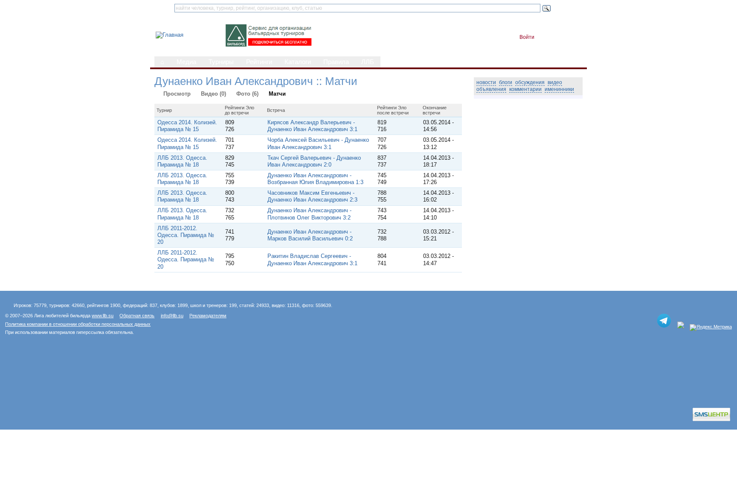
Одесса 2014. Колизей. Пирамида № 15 (187, 125)
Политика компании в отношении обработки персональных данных (78, 324)
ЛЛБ (367, 62)
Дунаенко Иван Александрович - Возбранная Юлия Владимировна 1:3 (315, 178)
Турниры (221, 62)
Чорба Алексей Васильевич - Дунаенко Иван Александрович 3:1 (318, 143)
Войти (526, 37)
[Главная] (169, 35)
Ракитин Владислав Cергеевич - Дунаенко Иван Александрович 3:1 (312, 259)
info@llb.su (172, 315)
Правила (336, 62)
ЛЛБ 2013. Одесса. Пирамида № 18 (182, 161)
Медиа (186, 62)
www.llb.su (102, 315)
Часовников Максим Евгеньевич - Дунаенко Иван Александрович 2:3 (312, 196)
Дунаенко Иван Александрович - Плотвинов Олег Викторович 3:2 (309, 213)
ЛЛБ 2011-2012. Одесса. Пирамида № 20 (185, 235)
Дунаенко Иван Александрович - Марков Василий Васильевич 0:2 (310, 235)
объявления (491, 89)
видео (555, 82)
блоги (505, 82)
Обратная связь (136, 315)
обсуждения (530, 82)
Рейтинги (259, 62)
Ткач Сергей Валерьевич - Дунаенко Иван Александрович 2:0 (314, 161)
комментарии (525, 89)
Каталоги (297, 62)
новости (486, 82)
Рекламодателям (207, 315)
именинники (559, 89)
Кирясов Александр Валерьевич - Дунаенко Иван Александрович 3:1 (312, 125)
